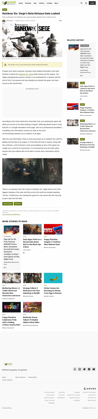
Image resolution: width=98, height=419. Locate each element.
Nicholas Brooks (28, 296)
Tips (35, 3)
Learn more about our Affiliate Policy (11, 214)
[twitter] (84, 369)
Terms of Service (20, 377)
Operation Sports (74, 397)
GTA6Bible (51, 403)
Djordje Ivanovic (49, 296)
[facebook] (89, 369)
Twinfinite (61, 392)
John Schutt (27, 250)
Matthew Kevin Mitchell (30, 325)
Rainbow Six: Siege (25, 74)
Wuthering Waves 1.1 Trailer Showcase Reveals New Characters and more (11, 292)
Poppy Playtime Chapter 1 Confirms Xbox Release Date (52, 241)
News (21, 3)
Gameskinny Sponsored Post (11, 263)
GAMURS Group (92, 408)
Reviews (28, 3)
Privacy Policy (32, 377)
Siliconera (62, 395)
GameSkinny (61, 397)
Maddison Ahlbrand (8, 298)
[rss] (75, 369)
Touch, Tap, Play (49, 400)
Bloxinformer (92, 400)
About (4, 377)
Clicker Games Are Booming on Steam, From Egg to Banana (53, 290)
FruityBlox (77, 400)
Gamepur (77, 392)
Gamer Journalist (49, 397)
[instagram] (80, 369)
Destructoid (92, 395)
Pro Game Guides (49, 392)
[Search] (81, 3)
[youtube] (94, 369)
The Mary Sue (92, 397)
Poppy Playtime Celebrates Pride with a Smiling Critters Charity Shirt (11, 321)
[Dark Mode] (86, 3)
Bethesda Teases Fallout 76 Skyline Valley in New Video (31, 319)
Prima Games (50, 395)
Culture (41, 3)
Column (49, 3)
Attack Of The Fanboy (89, 392)
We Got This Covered (74, 395)
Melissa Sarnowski (50, 247)
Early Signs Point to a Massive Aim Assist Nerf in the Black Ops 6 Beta (32, 243)
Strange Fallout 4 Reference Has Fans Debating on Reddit (31, 290)
